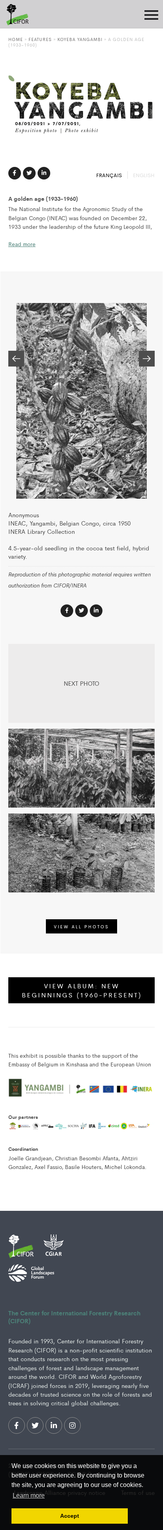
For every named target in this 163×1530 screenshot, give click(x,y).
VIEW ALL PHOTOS (81, 926)
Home (15, 39)
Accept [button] (69, 1516)
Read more (22, 244)
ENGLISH (144, 175)
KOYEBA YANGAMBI (79, 39)
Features (40, 39)
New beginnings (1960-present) (82, 990)
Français (109, 175)
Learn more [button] (29, 1495)
